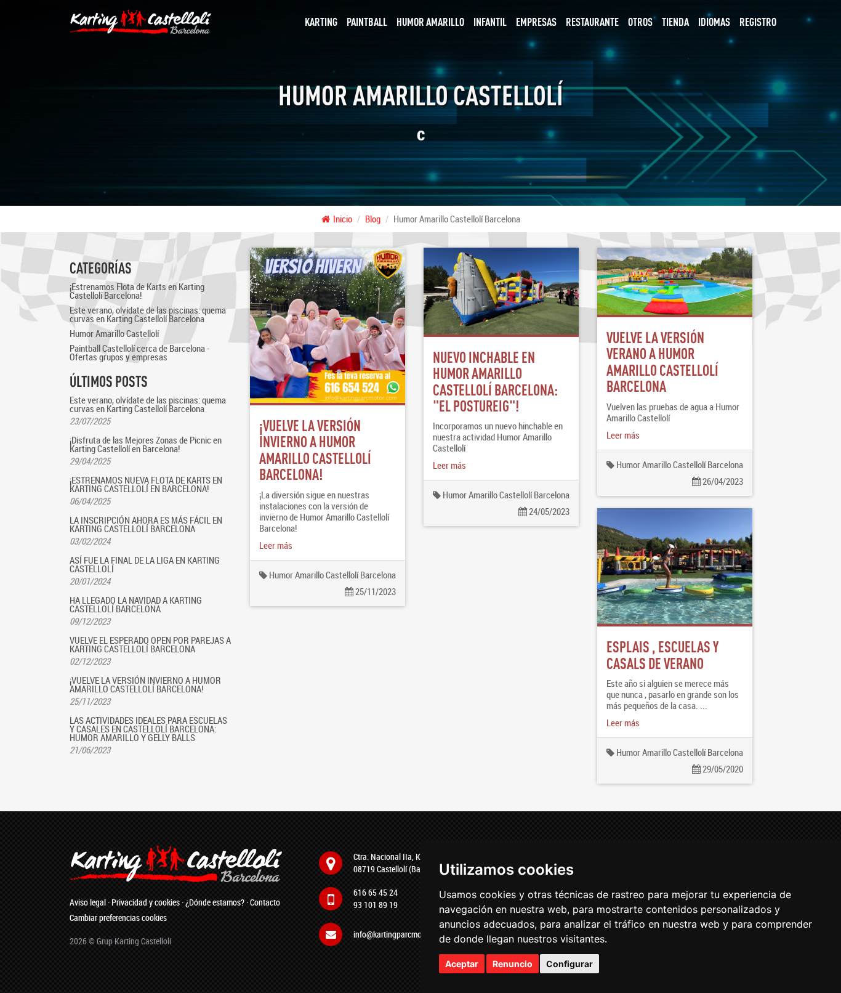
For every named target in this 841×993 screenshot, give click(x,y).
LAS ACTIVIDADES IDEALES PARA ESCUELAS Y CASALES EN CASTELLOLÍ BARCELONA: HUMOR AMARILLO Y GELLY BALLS (148, 729)
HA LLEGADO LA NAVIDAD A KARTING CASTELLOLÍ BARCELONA (136, 604)
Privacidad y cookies (145, 902)
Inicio (342, 219)
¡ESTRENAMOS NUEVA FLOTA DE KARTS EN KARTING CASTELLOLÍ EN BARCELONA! (146, 484)
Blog (372, 219)
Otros (640, 21)
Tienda (675, 21)
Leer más (275, 545)
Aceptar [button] (461, 964)
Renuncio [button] (513, 964)
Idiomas (714, 21)
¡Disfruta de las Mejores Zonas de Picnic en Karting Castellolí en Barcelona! (146, 444)
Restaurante (592, 21)
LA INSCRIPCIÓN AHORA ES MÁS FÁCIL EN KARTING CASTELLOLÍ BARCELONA (146, 524)
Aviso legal (88, 902)
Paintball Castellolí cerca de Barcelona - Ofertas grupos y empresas (139, 352)
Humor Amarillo (430, 21)
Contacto (265, 902)
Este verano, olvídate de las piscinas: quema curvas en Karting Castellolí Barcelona (148, 314)
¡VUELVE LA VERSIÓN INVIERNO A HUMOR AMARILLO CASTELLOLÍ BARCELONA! (145, 684)
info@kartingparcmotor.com (399, 934)
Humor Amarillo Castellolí (114, 333)
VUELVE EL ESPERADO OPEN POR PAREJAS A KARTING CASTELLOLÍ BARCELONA (150, 644)
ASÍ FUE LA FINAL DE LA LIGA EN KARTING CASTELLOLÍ (145, 564)
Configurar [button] (569, 964)
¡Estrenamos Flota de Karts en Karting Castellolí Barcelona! (137, 290)
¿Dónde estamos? (214, 902)
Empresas (536, 21)
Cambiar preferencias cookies (118, 917)
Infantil (490, 21)
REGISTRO (757, 21)
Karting (321, 21)
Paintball (367, 21)
